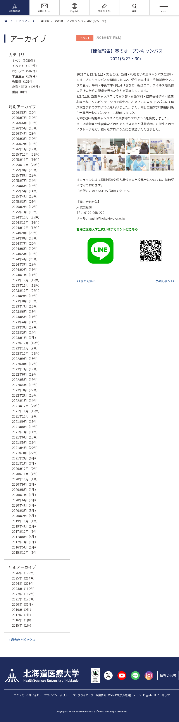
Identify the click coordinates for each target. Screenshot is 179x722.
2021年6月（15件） (26, 437)
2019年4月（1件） (25, 526)
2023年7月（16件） (26, 306)
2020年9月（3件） (25, 484)
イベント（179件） (25, 66)
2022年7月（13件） (26, 369)
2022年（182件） (24, 594)
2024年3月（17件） (26, 264)
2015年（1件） (22, 625)
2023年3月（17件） (26, 327)
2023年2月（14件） (26, 332)
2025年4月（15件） (26, 196)
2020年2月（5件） (25, 516)
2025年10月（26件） (26, 165)
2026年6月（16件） (26, 123)
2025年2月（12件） (26, 207)
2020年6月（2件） (25, 500)
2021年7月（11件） (26, 432)
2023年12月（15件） (26, 280)
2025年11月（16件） (26, 159)
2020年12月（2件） (26, 468)
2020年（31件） (23, 604)
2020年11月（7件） (26, 474)
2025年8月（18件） (26, 175)
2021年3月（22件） (26, 453)
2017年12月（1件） (26, 531)
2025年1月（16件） (26, 212)
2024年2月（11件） (26, 269)
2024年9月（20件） (26, 233)
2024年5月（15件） (26, 254)
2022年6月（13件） (26, 374)
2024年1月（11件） (26, 275)
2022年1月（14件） (26, 400)
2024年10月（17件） (26, 227)
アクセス (19, 695)
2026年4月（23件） (26, 133)
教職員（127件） (24, 81)
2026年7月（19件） (26, 117)
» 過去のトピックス (22, 639)
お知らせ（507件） (25, 71)
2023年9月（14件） (26, 296)
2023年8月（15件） (26, 301)
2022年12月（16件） (26, 343)
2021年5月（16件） (26, 442)
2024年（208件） (24, 583)
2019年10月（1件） (26, 521)
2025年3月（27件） (26, 201)
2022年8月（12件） (26, 364)
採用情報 (101, 695)
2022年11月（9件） (26, 348)
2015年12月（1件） (26, 552)
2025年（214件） (24, 578)
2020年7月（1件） (25, 495)
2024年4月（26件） (26, 259)
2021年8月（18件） (26, 427)
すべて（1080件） (24, 60)
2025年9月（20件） (26, 170)
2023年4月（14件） (26, 322)
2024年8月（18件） (26, 238)
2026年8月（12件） (26, 112)
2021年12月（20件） (26, 406)
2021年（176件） (24, 599)
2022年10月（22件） (26, 353)
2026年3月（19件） (26, 138)
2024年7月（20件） (26, 243)
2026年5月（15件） (26, 128)
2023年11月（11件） (26, 285)
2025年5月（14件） (26, 191)
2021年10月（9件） (26, 416)
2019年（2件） (22, 609)
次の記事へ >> (165, 281)
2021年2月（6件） (25, 458)
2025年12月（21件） (26, 154)
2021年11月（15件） (26, 411)
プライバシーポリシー (57, 695)
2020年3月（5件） (25, 510)
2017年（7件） (22, 615)
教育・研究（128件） (27, 86)
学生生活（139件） (25, 76)
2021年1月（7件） (25, 463)
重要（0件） (20, 92)
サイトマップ (162, 695)
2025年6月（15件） (26, 186)
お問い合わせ (34, 695)
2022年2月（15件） (26, 395)
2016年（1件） (22, 620)
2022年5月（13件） (26, 379)
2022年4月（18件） (26, 385)
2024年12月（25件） (26, 217)
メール (137, 695)
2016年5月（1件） (25, 547)
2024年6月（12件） (26, 248)
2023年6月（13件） (26, 311)
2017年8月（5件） (25, 537)
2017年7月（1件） (25, 542)
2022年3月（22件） (26, 390)
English (147, 695)
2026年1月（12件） (26, 149)
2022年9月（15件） (26, 358)
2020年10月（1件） (26, 479)
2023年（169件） (24, 588)
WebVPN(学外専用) (119, 695)
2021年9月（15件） (26, 421)
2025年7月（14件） (26, 180)
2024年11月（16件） (26, 222)
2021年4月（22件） (26, 447)
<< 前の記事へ (86, 281)
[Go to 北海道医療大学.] (10, 21)
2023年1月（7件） (25, 337)
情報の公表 (168, 675)
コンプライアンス (82, 695)
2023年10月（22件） (26, 290)
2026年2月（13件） (26, 144)
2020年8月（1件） (25, 489)
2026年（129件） (24, 573)
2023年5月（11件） (26, 317)
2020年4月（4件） (25, 505)
